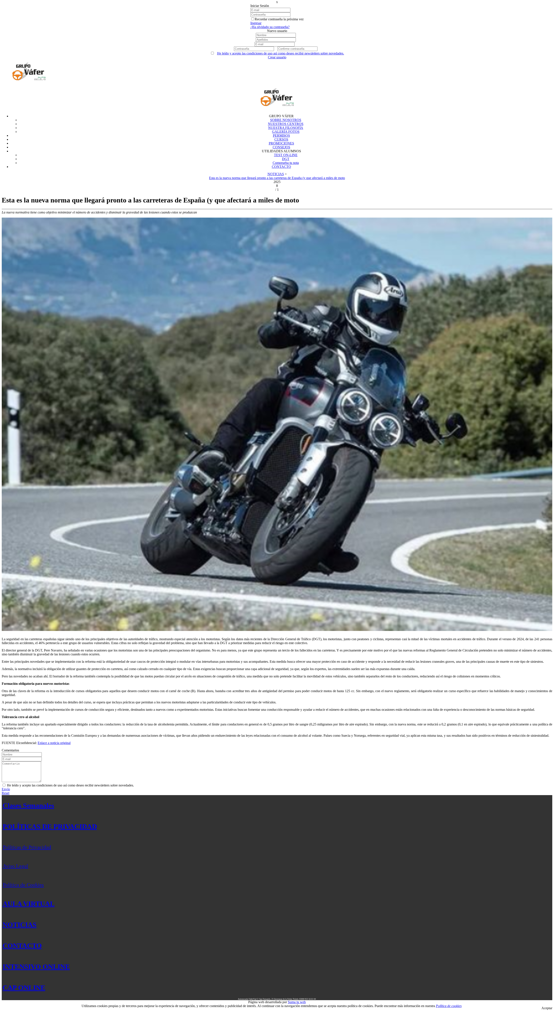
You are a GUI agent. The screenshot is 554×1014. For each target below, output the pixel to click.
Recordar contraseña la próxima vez (279, 19)
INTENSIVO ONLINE (36, 967)
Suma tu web (297, 1002)
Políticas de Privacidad (27, 847)
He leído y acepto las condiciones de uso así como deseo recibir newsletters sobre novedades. (280, 53)
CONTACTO (22, 946)
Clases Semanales (28, 805)
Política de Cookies (23, 885)
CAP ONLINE (24, 988)
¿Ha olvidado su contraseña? (270, 27)
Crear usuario (277, 57)
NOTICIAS (20, 925)
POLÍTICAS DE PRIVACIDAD (50, 826)
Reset (5, 793)
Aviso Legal (15, 866)
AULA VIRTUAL (29, 904)
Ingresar (255, 23)
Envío (6, 789)
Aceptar (546, 1008)
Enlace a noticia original (54, 743)
